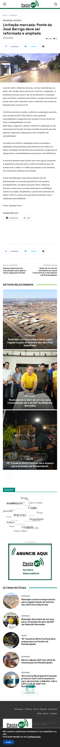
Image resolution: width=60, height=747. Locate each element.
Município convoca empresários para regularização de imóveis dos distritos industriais (30, 342)
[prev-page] (5, 475)
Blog (39, 714)
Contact (53, 714)
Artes (30, 459)
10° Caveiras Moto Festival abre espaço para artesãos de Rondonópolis (30, 464)
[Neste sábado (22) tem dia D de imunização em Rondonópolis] (11, 660)
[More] (43, 46)
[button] (56, 4)
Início (5, 15)
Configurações (34, 736)
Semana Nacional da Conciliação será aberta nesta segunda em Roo (14, 270)
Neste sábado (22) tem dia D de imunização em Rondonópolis (38, 661)
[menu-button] (4, 4)
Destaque (13, 15)
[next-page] (9, 475)
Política (17, 20)
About (45, 714)
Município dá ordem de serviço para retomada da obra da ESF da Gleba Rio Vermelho (30, 402)
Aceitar (8, 742)
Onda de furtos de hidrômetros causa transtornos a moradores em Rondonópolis (45, 271)
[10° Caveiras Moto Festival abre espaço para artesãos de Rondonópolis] (30, 440)
